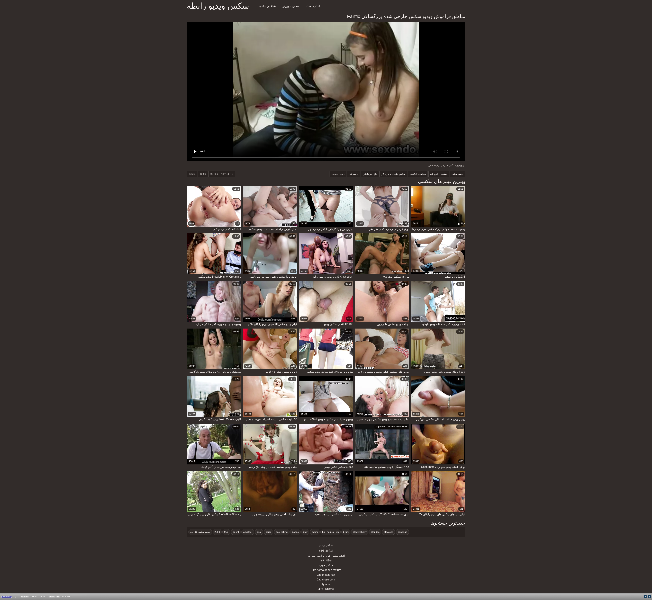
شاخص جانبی (267, 6)
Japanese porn (326, 579)
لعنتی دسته (313, 6)
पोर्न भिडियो (326, 560)
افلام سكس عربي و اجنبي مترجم (326, 555)
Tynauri (326, 584)
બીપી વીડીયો (326, 551)
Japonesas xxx (326, 574)
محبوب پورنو (291, 6)
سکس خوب (326, 565)
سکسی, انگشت (418, 174)
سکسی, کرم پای (438, 174)
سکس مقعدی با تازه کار (393, 174)
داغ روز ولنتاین (370, 174)
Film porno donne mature (326, 570)
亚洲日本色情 (326, 589)
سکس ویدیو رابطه (218, 6)
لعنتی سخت (457, 174)
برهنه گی (353, 174)
